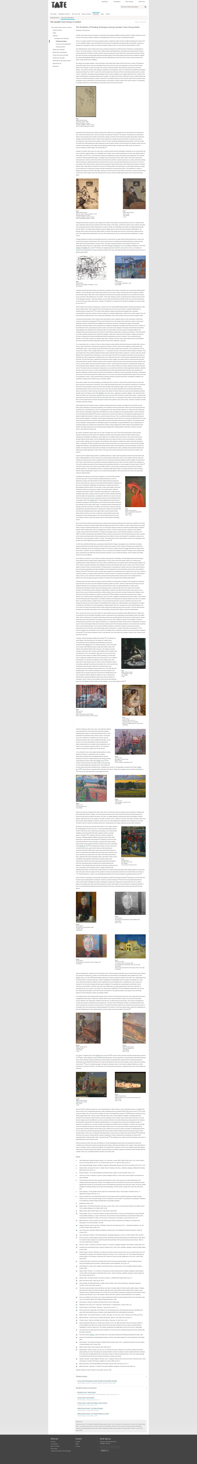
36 (92, 977)
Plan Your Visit (76, 14)
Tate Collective (54, 1443)
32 (88, 845)
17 (98, 499)
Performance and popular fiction (62, 60)
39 (110, 1055)
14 (94, 413)
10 (85, 302)
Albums (108, 14)
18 (111, 540)
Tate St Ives (142, 1)
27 (125, 680)
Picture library (54, 1448)
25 (105, 637)
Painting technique (61, 41)
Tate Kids (53, 1441)
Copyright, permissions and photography (61, 1450)
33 (141, 873)
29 (80, 768)
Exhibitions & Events (64, 14)
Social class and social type (60, 55)
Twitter (77, 1443)
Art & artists (53, 14)
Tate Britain (105, 1)
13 (116, 354)
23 (139, 627)
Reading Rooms (54, 17)
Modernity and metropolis (60, 52)
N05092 (101, 393)
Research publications (67, 17)
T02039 (92, 500)
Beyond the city (57, 63)
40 (79, 1057)
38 (130, 1008)
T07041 (127, 1111)
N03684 (85, 248)
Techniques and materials (61, 38)
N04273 (117, 245)
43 (81, 1117)
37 (119, 988)
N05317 (78, 977)
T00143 (110, 245)
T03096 (81, 846)
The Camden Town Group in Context (61, 27)
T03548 (87, 644)
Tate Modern (117, 1)
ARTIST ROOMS (55, 1446)
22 (110, 594)
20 (86, 571)
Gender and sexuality (59, 58)
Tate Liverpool (129, 1)
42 (139, 1110)
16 (144, 463)
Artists (54, 33)
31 (100, 839)
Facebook (77, 1441)
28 (105, 760)
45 (110, 1136)
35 (119, 879)
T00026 (78, 248)
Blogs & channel (86, 14)
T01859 (139, 767)
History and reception (59, 49)
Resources (56, 66)
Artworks (55, 35)
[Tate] (59, 9)
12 (97, 320)
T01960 (98, 760)
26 (97, 655)
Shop (102, 14)
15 (88, 443)
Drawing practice (60, 47)
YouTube (77, 1446)
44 (136, 1132)
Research (96, 14)
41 (84, 1063)
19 (126, 550)
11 (94, 310)
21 (134, 577)
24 (83, 632)
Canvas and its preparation (63, 44)
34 (127, 877)
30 (87, 834)
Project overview (57, 30)
